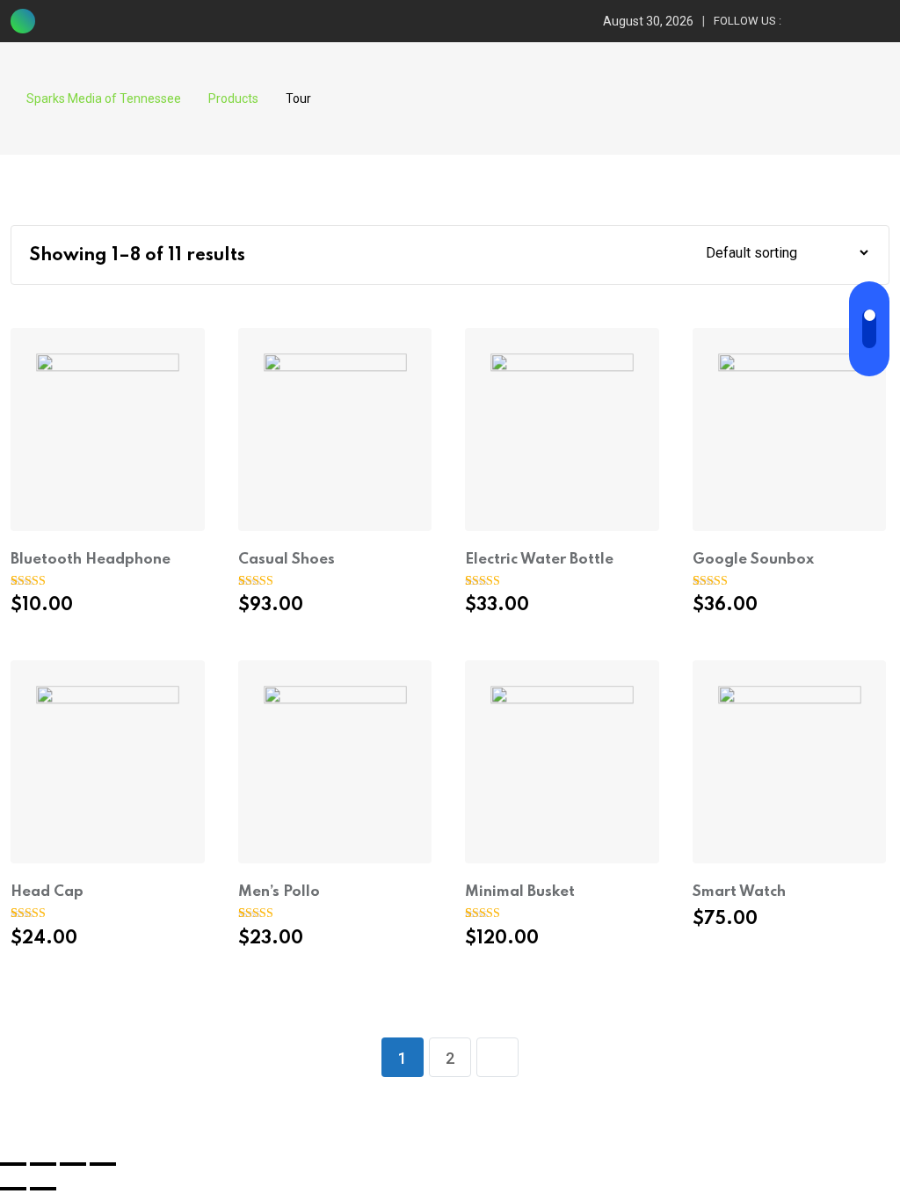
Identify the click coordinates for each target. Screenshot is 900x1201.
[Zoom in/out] (103, 1164)
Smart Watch (739, 891)
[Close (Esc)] (13, 1164)
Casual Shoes (286, 559)
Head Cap (47, 891)
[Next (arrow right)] (43, 1188)
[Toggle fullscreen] (73, 1164)
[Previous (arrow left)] (13, 1188)
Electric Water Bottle (539, 559)
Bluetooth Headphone (91, 559)
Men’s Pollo (279, 891)
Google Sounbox (753, 559)
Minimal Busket (520, 891)
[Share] (43, 1164)
